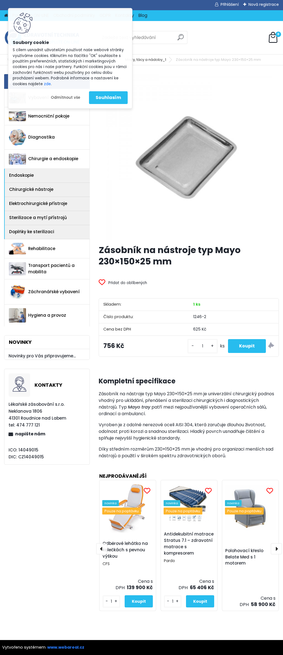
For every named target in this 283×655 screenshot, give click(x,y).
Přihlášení (230, 4)
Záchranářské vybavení (54, 292)
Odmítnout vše (65, 97)
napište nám (30, 434)
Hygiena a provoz (47, 315)
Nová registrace (263, 4)
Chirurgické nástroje (31, 189)
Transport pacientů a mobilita (51, 268)
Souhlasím (108, 97)
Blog (142, 15)
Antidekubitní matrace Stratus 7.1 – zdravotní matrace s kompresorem (189, 543)
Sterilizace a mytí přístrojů (38, 217)
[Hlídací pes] (271, 346)
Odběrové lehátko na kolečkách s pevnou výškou (125, 549)
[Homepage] (6, 15)
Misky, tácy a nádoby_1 (145, 59)
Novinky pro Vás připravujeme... (42, 356)
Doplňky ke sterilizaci (31, 232)
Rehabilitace (41, 248)
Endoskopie (21, 175)
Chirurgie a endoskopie (53, 159)
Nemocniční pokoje (48, 116)
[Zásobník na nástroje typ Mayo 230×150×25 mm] (189, 157)
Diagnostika (41, 137)
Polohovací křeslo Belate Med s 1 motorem (244, 557)
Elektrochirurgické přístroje (38, 203)
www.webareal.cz (65, 647)
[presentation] (101, 548)
